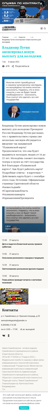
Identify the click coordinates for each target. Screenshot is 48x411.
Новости (22, 37)
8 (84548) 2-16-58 (8, 325)
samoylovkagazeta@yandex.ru (14, 320)
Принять (24, 408)
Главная (5, 37)
